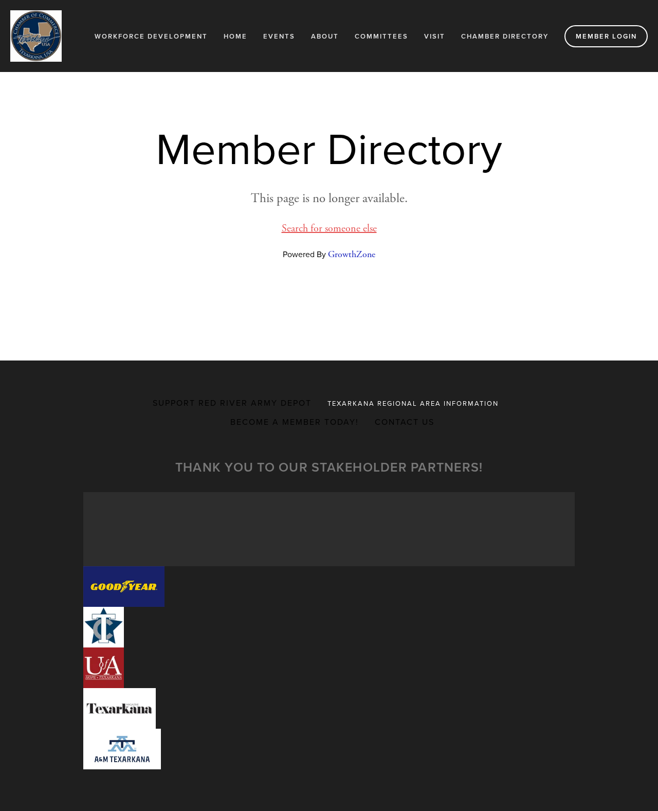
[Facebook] (321, 297)
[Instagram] (337, 297)
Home (235, 36)
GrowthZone (351, 254)
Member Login (606, 36)
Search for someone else (329, 228)
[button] (123, 586)
